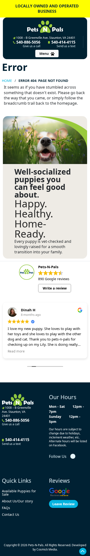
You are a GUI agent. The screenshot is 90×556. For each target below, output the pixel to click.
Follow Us (57, 456)
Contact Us (10, 514)
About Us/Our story (17, 501)
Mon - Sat (57, 406)
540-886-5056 (27, 44)
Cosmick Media (46, 549)
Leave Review (63, 504)
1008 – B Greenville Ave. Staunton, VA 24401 (45, 38)
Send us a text (66, 46)
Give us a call (31, 46)
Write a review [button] (55, 288)
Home (7, 80)
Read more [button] (16, 351)
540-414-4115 (62, 44)
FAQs (6, 507)
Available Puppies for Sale (19, 493)
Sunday (55, 416)
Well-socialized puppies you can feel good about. (42, 183)
